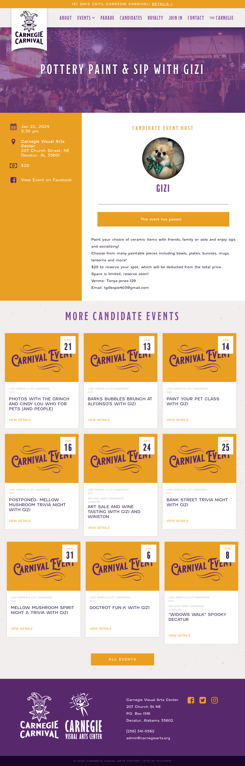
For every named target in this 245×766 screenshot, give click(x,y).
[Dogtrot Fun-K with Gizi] (123, 545)
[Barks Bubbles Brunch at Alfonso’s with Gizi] (121, 337)
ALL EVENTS (122, 659)
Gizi (163, 188)
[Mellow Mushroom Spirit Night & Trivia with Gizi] (44, 545)
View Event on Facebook (46, 180)
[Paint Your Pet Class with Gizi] (199, 337)
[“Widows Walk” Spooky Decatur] (201, 545)
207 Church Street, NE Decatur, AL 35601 (45, 148)
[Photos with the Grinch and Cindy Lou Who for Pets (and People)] (42, 337)
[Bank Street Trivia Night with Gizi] (199, 437)
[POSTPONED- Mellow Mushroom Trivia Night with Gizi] (42, 437)
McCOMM (164, 761)
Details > (162, 4)
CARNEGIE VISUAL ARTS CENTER (113, 761)
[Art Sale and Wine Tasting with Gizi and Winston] (121, 437)
